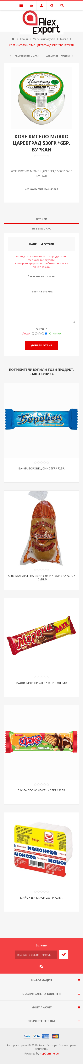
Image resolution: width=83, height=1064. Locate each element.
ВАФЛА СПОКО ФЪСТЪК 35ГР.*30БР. (42, 790)
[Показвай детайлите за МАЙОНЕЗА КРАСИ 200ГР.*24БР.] (41, 850)
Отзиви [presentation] (41, 219)
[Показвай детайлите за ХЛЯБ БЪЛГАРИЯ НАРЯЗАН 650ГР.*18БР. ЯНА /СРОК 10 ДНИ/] (41, 528)
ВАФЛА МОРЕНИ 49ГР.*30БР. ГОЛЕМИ (41, 683)
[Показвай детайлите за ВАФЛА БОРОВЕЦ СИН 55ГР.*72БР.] (41, 420)
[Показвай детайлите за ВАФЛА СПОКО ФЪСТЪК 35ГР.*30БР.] (41, 742)
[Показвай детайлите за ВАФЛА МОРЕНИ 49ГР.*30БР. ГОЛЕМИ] (41, 635)
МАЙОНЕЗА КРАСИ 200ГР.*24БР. (41, 897)
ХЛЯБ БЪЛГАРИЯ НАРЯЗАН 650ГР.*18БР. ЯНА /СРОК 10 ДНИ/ (41, 577)
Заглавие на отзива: (41, 276)
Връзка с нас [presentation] (41, 228)
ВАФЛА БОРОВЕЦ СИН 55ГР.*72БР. (41, 468)
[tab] (41, 219)
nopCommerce (49, 1053)
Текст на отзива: (41, 291)
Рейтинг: (41, 329)
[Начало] (13, 39)
